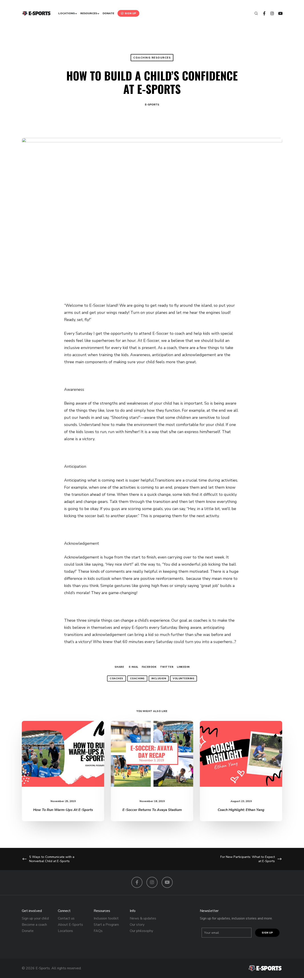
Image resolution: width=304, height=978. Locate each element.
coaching (137, 678)
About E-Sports (70, 924)
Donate (28, 930)
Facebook (149, 667)
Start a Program (106, 924)
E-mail (133, 667)
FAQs (98, 930)
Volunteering (183, 678)
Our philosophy (141, 930)
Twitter (167, 667)
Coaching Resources (152, 57)
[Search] (254, 13)
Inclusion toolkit (106, 918)
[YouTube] (278, 13)
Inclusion (158, 678)
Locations (65, 930)
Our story (137, 924)
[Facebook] (262, 13)
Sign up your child (35, 918)
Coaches (116, 678)
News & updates (143, 918)
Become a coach (34, 924)
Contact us (66, 918)
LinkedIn (183, 667)
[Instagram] (270, 13)
